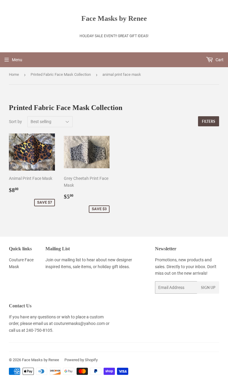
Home (14, 74)
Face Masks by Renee (114, 18)
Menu (17, 59)
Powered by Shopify (81, 360)
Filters (208, 121)
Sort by (15, 121)
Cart (219, 59)
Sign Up (208, 287)
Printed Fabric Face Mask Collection (61, 74)
